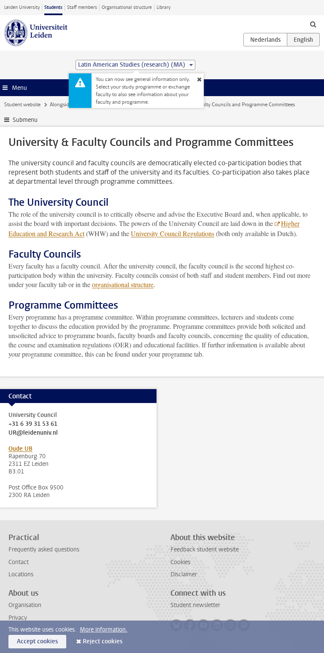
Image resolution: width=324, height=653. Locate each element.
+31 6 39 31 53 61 (32, 424)
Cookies (180, 562)
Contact (18, 562)
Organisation (24, 605)
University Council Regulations (172, 233)
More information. (103, 630)
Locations (20, 574)
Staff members (82, 7)
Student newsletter (195, 605)
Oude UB (20, 449)
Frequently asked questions (43, 550)
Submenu (25, 120)
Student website (22, 104)
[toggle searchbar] (313, 24)
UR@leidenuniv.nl (33, 433)
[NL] (265, 39)
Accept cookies (37, 641)
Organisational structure (127, 7)
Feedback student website (204, 550)
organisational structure (123, 284)
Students (53, 7)
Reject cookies (102, 641)
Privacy (17, 618)
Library (163, 7)
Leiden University (22, 7)
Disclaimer (183, 574)
